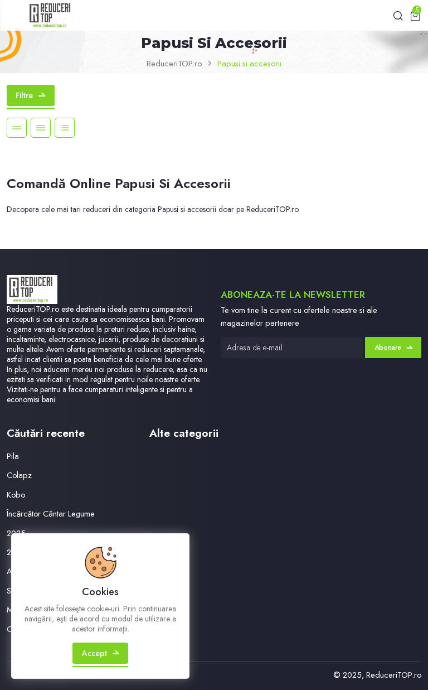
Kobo (16, 494)
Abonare (387, 347)
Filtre (24, 95)
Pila (13, 456)
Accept (94, 653)
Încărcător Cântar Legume (51, 513)
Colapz (19, 475)
